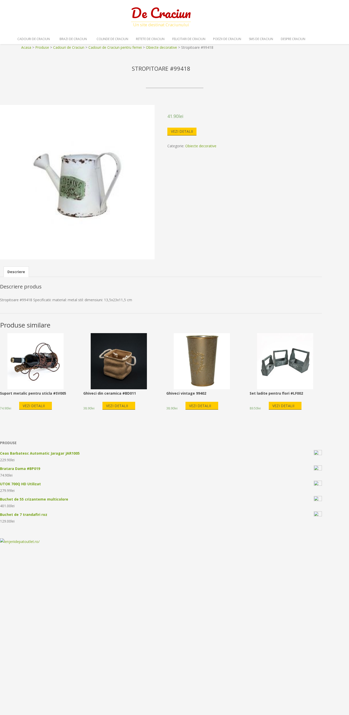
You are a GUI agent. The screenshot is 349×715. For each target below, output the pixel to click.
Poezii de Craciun (227, 39)
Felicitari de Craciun (188, 39)
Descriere (16, 271)
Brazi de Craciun (73, 39)
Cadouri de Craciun (33, 39)
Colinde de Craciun (112, 39)
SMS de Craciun (261, 39)
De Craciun (161, 13)
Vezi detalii (182, 131)
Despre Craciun (293, 39)
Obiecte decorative (200, 145)
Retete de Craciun (150, 39)
